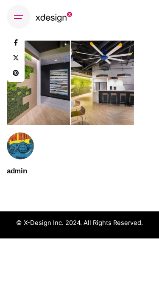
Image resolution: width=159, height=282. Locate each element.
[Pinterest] (15, 73)
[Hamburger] (19, 17)
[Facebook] (15, 42)
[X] (15, 58)
